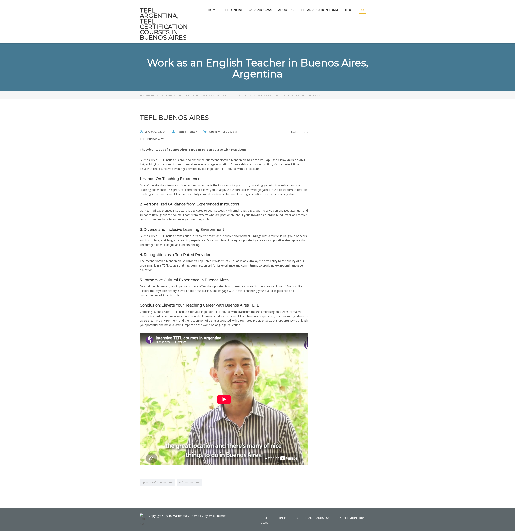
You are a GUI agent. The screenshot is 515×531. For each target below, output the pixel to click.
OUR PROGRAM (261, 10)
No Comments (299, 131)
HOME (212, 10)
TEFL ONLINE (233, 10)
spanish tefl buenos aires (157, 482)
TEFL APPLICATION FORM (318, 10)
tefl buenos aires (189, 482)
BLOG (348, 10)
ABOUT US (286, 10)
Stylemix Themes (215, 516)
